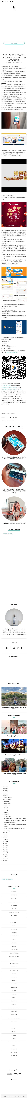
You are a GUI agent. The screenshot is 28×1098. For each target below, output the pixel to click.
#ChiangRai (14, 905)
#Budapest (14, 898)
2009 (4, 858)
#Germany (14, 915)
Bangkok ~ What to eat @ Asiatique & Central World (14, 755)
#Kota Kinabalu (14, 953)
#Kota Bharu (14, 949)
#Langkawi (14, 966)
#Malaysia (14, 977)
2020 (4, 835)
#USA (14, 1038)
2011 (4, 854)
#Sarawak (14, 1011)
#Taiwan (14, 1031)
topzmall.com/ (6, 385)
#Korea (14, 946)
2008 (4, 860)
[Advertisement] (14, 25)
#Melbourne (14, 983)
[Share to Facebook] (8, 417)
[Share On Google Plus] (16, 417)
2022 (4, 795)
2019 (4, 837)
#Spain (14, 1024)
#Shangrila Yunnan (14, 1018)
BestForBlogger (22, 1096)
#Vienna (14, 1045)
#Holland (14, 929)
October (6, 801)
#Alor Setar (14, 891)
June (5, 810)
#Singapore (14, 1021)
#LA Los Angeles (14, 963)
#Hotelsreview (14, 936)
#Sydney (14, 1028)
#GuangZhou (14, 922)
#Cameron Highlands (14, 901)
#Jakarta (14, 943)
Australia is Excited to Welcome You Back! (15, 818)
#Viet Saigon (14, 1052)
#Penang (14, 994)
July (5, 808)
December (7, 797)
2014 (4, 847)
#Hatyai (14, 925)
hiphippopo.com (10, 1096)
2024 (4, 791)
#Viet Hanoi (14, 1048)
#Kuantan (14, 960)
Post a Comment (7, 533)
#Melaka (14, 980)
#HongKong (14, 932)
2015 (4, 845)
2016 (4, 843)
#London (14, 973)
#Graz (14, 919)
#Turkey (14, 1035)
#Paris (14, 990)
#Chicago (14, 908)
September (7, 803)
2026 (4, 786)
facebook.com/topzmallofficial (9, 387)
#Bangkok (14, 895)
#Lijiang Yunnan (14, 970)
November (7, 799)
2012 (4, 852)
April (5, 812)
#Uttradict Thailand (14, 1042)
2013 (4, 849)
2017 (4, 841)
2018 (4, 839)
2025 (4, 789)
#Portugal (14, 1001)
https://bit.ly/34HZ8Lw (12, 352)
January (6, 830)
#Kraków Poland (14, 956)
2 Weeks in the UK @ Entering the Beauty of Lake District (14, 708)
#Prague (14, 1004)
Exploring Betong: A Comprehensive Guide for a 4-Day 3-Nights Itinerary (14, 735)
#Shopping (10, 421)
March (6, 814)
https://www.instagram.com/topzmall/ (11, 389)
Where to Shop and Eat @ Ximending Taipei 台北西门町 (14, 774)
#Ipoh (14, 939)
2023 (4, 793)
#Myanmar (14, 987)
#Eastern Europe (14, 912)
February (6, 816)
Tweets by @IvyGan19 (7, 879)
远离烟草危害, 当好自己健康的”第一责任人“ (14, 828)
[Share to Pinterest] (13, 417)
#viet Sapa (14, 1055)
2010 (4, 856)
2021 (4, 833)
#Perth (14, 997)
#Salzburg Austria (14, 1007)
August (6, 805)
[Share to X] (10, 417)
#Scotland (14, 1014)
